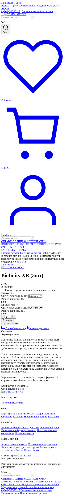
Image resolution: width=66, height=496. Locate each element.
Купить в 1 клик (10, 323)
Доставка (34, 427)
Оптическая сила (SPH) (14, 295)
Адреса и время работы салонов (19, 5)
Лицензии (6, 447)
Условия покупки (49, 427)
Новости (28, 416)
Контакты (53, 416)
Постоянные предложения (42, 444)
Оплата (25, 427)
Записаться (7, 264)
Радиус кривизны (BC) (13, 299)
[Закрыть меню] (10, 473)
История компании (45, 413)
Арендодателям (21, 447)
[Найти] (33, 17)
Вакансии (18, 416)
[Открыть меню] (2, 15)
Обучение (6, 416)
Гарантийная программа (44, 447)
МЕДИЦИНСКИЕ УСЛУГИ (45, 244)
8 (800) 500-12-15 (10, 11)
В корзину (7, 320)
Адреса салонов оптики (14, 444)
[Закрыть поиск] (33, 238)
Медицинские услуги (48, 5)
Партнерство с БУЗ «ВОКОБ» (17, 413)
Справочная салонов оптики (37, 11)
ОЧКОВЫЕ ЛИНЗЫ (12, 247)
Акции (5, 8)
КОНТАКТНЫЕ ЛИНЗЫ (15, 244)
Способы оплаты (15, 328)
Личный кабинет (10, 427)
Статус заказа (31, 450)
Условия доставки (39, 328)
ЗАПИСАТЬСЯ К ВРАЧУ (15, 250)
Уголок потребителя (12, 450)
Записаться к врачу (11, 2)
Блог (36, 416)
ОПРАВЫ (7, 241)
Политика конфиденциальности (18, 430)
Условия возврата (24, 433)
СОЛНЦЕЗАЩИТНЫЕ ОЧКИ (29, 241)
